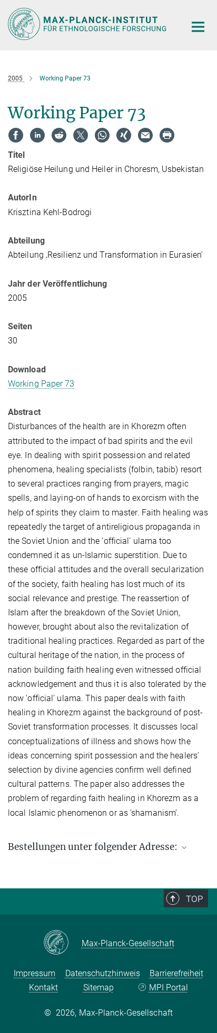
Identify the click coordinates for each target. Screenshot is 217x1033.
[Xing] (124, 135)
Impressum (34, 973)
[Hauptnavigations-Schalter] (198, 26)
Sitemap (98, 988)
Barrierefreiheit (176, 973)
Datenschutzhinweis (102, 973)
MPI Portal (168, 988)
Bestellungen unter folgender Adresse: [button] (94, 847)
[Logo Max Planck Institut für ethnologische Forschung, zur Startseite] (89, 24)
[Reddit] (59, 135)
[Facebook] (16, 135)
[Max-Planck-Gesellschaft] (62, 943)
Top (194, 899)
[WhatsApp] (102, 135)
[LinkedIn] (37, 135)
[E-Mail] (145, 135)
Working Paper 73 (41, 384)
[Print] (167, 135)
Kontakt (43, 988)
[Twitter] (80, 135)
